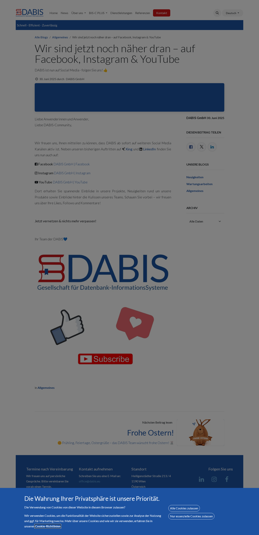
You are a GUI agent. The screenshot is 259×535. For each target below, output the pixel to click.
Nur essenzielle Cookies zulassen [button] (191, 516)
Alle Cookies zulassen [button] (184, 508)
